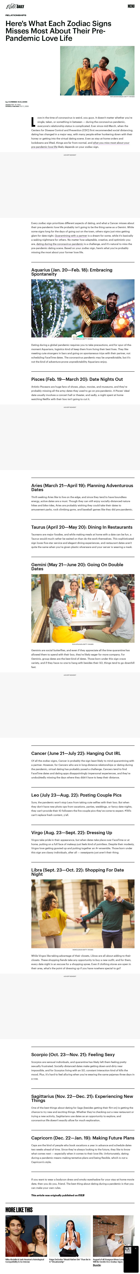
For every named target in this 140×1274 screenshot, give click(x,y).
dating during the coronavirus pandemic (59, 243)
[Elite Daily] (15, 6)
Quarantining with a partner (71, 235)
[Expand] (126, 1248)
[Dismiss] (135, 1248)
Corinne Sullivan (17, 102)
